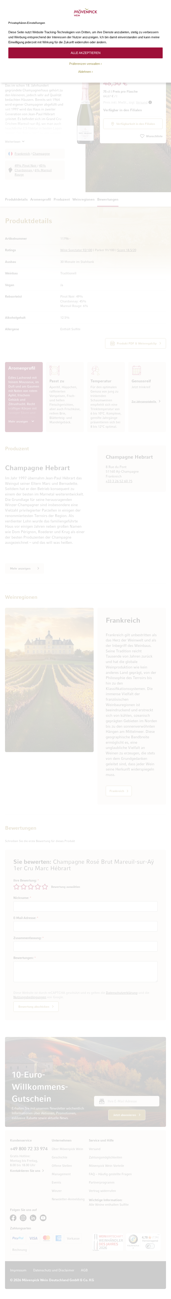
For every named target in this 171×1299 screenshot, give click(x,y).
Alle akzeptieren (86, 53)
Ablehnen (84, 71)
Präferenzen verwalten (84, 63)
